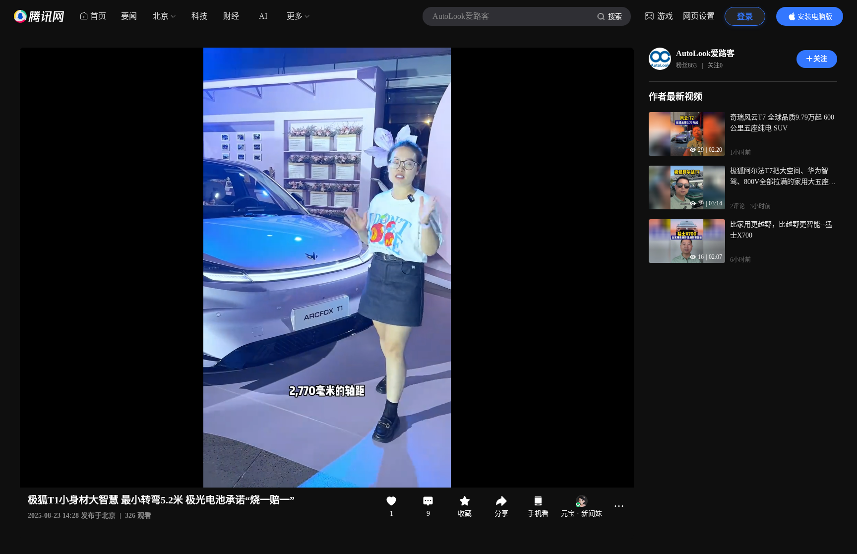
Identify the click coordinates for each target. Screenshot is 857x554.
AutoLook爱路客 (705, 53)
